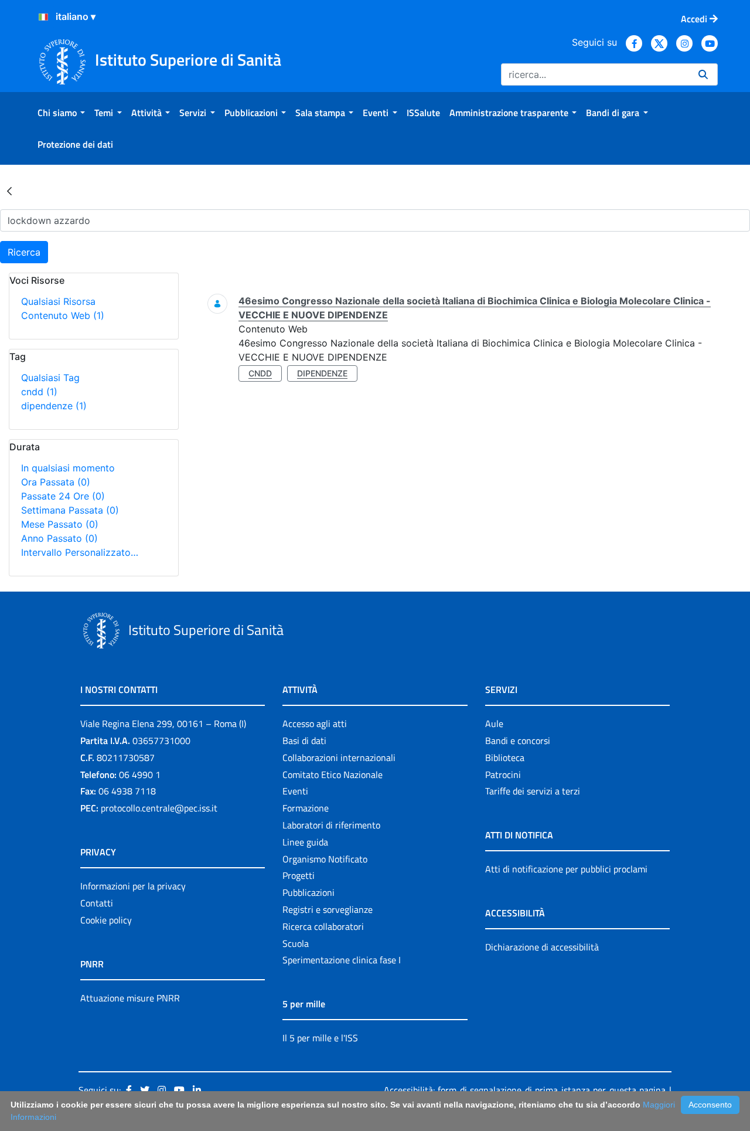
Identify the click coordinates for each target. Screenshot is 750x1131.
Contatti (96, 903)
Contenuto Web (62, 315)
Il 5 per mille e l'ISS (320, 1038)
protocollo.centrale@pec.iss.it (159, 808)
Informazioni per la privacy (133, 886)
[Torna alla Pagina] (9, 190)
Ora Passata (55, 482)
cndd (39, 392)
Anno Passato (59, 538)
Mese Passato (59, 524)
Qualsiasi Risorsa (58, 301)
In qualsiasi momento (68, 468)
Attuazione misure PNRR (130, 998)
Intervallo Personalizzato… (79, 552)
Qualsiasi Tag (50, 377)
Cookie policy (106, 920)
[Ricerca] (703, 74)
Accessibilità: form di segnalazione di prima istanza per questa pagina (525, 1090)
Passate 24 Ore (63, 496)
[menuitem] (61, 112)
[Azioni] (43, 17)
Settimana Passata (70, 510)
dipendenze (54, 406)
